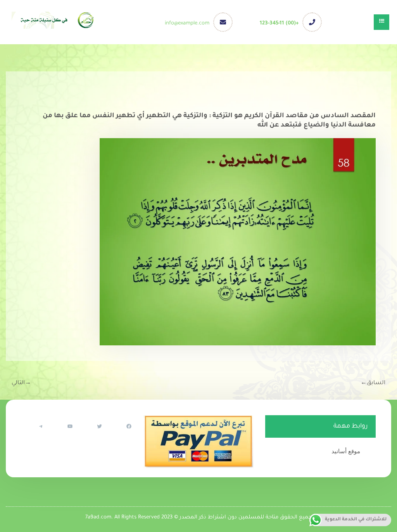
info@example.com (187, 23)
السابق (373, 383)
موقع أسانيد (345, 451)
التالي (21, 383)
